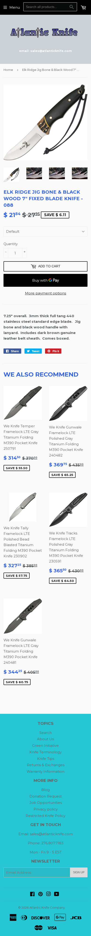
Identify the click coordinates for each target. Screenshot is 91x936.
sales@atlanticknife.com (51, 834)
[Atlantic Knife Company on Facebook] (32, 894)
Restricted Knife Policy (45, 815)
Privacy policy (46, 809)
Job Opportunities (45, 802)
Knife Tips (45, 758)
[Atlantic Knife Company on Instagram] (48, 894)
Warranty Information (45, 771)
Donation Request (45, 796)
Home (8, 70)
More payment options (45, 293)
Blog (45, 789)
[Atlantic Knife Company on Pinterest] (40, 894)
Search (45, 732)
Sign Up (78, 872)
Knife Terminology (45, 752)
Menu (14, 7)
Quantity (11, 244)
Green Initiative (45, 745)
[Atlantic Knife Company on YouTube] (56, 894)
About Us (45, 739)
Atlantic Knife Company (47, 907)
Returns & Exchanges (45, 765)
